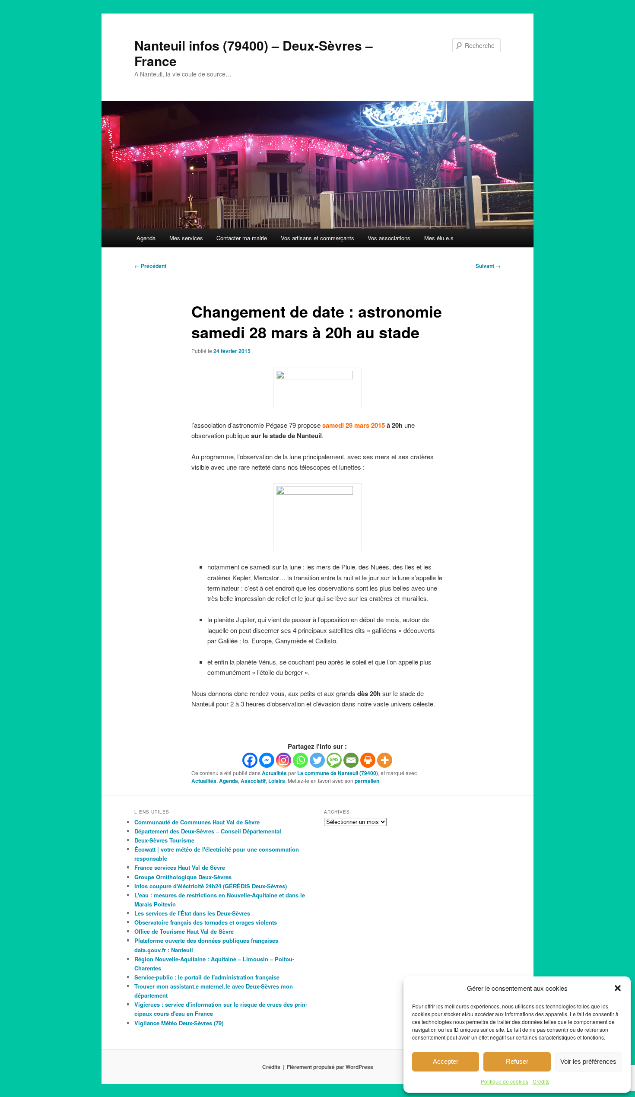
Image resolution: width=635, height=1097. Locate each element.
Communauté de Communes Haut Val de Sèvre (197, 822)
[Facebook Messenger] (266, 760)
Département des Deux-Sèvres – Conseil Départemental (207, 831)
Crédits (541, 1081)
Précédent (150, 266)
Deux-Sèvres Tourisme (164, 840)
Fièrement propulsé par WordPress (330, 1067)
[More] (384, 760)
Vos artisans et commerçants (317, 238)
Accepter (445, 1061)
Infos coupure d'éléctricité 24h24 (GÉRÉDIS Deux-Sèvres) (210, 886)
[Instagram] (283, 760)
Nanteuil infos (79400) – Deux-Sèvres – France (253, 53)
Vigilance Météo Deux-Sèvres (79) (178, 1023)
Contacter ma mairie (241, 238)
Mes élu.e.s (439, 238)
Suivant (488, 266)
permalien (367, 781)
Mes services (186, 238)
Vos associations (389, 238)
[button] (617, 988)
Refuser (517, 1061)
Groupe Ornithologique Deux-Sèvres (183, 877)
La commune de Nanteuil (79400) (337, 773)
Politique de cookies (504, 1081)
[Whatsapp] (300, 760)
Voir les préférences (588, 1061)
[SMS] (334, 760)
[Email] (351, 760)
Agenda (146, 238)
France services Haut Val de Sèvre (179, 867)
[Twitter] (317, 760)
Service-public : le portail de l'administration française (206, 977)
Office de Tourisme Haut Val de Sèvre (184, 931)
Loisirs (276, 781)
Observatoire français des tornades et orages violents (205, 922)
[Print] (367, 760)
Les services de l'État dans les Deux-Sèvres (192, 913)
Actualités (274, 773)
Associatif (253, 781)
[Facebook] (249, 760)
